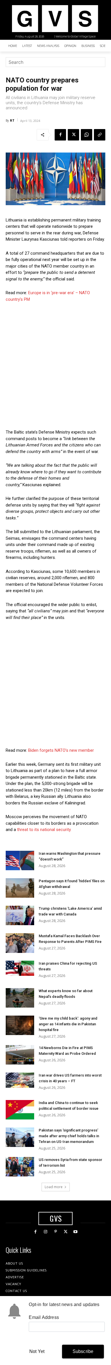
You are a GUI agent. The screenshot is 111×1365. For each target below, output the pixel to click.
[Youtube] (75, 1231)
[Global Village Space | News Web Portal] (55, 18)
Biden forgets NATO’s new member (61, 750)
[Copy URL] (99, 135)
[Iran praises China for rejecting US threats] (20, 968)
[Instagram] (45, 1231)
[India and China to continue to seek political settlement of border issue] (20, 1110)
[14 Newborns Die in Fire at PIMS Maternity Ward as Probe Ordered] (20, 1055)
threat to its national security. (43, 829)
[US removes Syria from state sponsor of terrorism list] (20, 1167)
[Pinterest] (55, 1231)
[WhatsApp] (86, 135)
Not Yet (36, 1351)
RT (12, 120)
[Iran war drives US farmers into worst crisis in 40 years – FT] (20, 1080)
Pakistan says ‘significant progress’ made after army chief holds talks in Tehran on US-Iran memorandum (69, 1136)
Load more (54, 1186)
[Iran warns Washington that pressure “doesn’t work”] (20, 861)
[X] (73, 135)
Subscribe (83, 1351)
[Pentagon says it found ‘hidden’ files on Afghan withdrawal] (20, 888)
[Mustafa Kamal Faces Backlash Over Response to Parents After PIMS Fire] (20, 943)
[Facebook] (60, 135)
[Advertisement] (55, 366)
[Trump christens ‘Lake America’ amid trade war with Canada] (20, 915)
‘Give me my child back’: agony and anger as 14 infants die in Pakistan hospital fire (68, 1024)
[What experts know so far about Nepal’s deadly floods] (20, 998)
